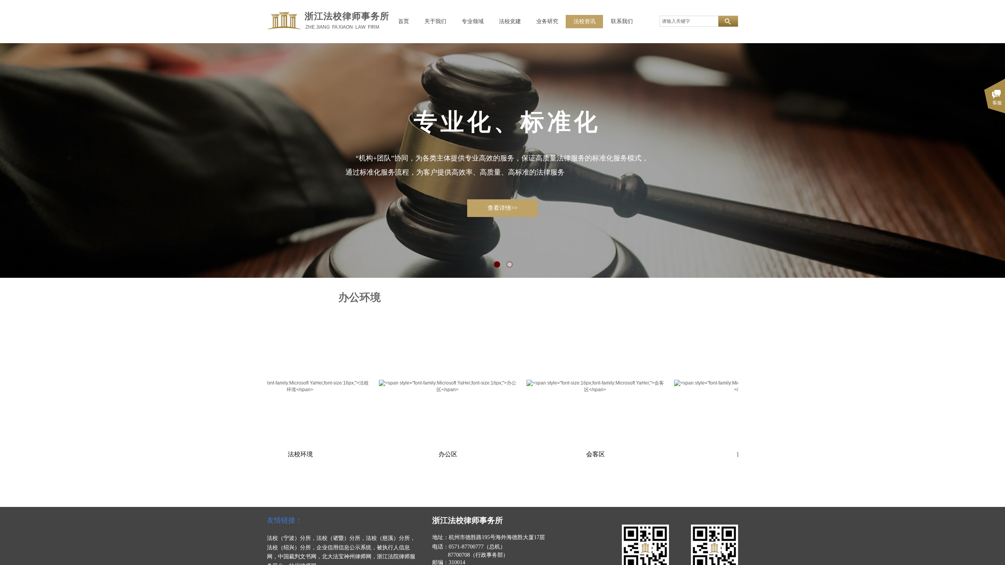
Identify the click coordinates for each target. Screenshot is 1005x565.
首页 (403, 21)
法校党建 (510, 21)
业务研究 (547, 21)
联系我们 (622, 21)
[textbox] (689, 21)
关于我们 (435, 21)
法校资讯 (585, 21)
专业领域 (473, 21)
